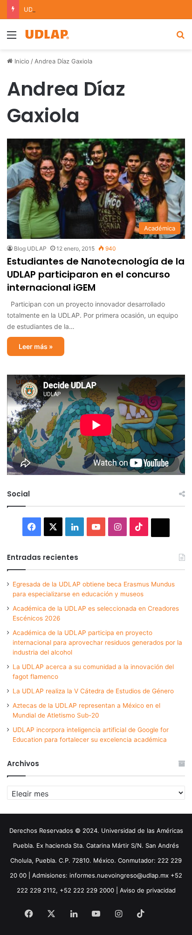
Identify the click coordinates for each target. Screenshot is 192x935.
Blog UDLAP (30, 248)
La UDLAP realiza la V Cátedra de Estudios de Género (93, 691)
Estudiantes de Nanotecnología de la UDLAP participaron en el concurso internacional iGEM (96, 274)
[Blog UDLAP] (46, 34)
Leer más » (36, 346)
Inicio (21, 61)
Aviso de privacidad (148, 890)
